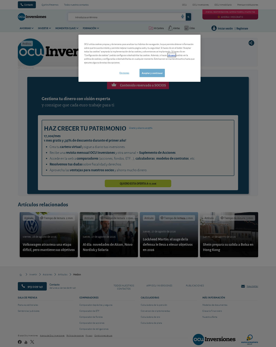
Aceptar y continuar (152, 73)
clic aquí (172, 55)
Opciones (124, 72)
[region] (139, 58)
